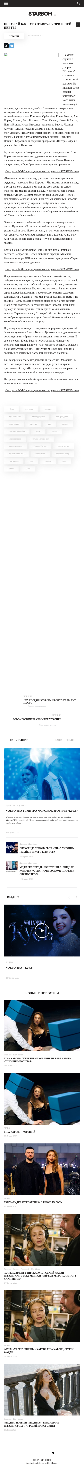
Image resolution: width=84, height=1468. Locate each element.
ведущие (48, 409)
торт (31, 461)
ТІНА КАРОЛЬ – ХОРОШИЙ (19, 1132)
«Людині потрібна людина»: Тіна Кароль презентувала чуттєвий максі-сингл (31, 1424)
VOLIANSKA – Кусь (19, 967)
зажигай (33, 424)
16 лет (11, 409)
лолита (54, 431)
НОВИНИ (14, 36)
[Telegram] (11, 45)
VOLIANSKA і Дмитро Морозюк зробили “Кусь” (42, 810)
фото (64, 461)
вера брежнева (15, 416)
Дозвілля (10, 805)
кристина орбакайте (17, 431)
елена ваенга (14, 424)
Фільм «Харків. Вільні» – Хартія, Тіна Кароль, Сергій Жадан (38, 1351)
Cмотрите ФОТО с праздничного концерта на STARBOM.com (42, 171)
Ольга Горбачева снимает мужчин (37, 719)
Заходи (16, 1269)
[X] (6, 45)
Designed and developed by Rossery (42, 1463)
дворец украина (38, 416)
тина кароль (14, 461)
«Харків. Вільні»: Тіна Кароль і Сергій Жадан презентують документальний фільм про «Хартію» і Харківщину (40, 1275)
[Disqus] (42, 530)
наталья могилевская (40, 439)
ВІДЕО (9, 962)
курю (38, 431)
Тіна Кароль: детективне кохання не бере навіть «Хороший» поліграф (37, 1060)
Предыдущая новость (37, 706)
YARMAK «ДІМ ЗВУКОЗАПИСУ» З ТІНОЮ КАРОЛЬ (33, 1202)
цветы (11, 468)
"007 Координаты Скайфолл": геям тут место (49, 701)
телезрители (40, 454)
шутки (27, 468)
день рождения (62, 416)
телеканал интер (62, 454)
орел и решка (63, 446)
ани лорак (29, 409)
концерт (65, 424)
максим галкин (15, 439)
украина (48, 461)
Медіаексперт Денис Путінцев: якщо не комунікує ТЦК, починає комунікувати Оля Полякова (47, 871)
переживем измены (16, 454)
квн (49, 424)
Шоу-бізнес (21, 805)
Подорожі (25, 1269)
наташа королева (15, 446)
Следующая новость (47, 725)
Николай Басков (40, 446)
